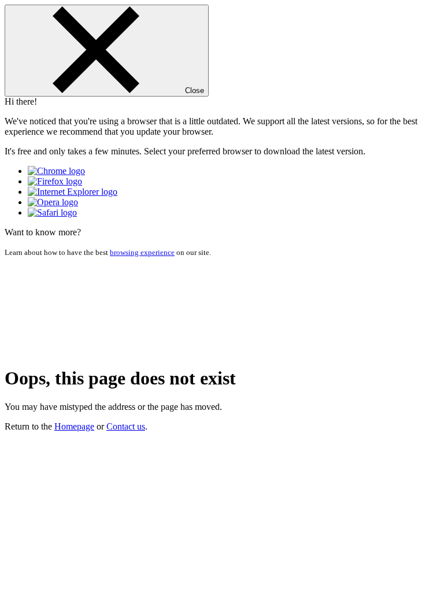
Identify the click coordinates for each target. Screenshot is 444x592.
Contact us (125, 426)
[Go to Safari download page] (52, 212)
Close (193, 90)
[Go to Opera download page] (53, 202)
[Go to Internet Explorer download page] (72, 192)
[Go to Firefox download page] (55, 181)
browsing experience (142, 252)
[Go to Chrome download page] (56, 171)
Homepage (74, 426)
